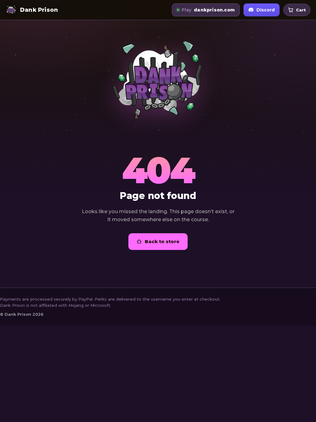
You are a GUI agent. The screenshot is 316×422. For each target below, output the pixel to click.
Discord (265, 10)
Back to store (162, 241)
